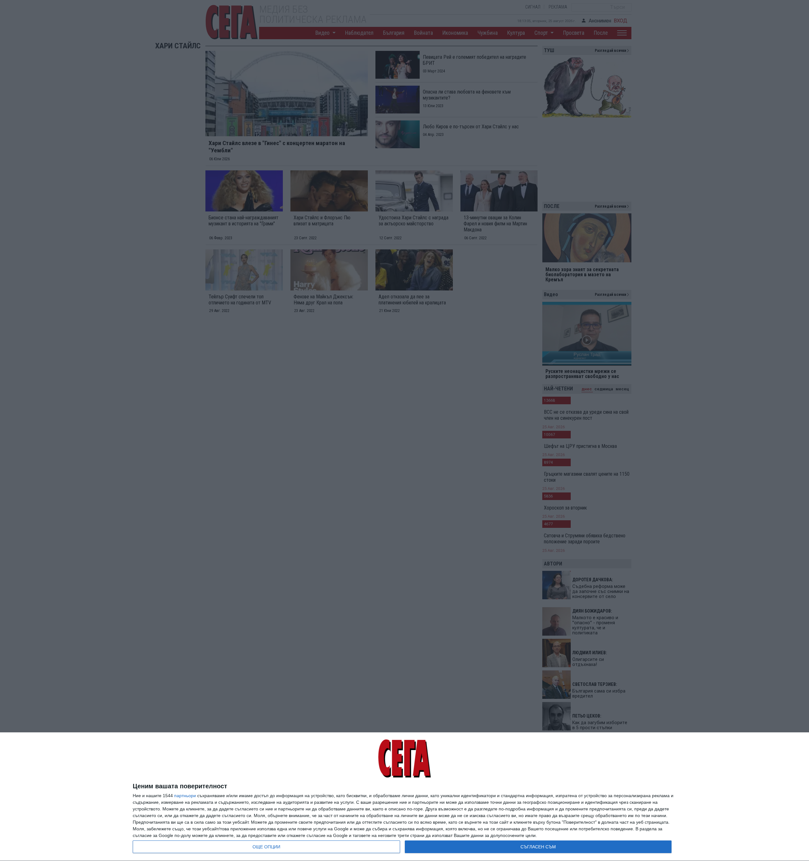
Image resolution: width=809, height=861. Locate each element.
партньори (185, 795)
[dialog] (404, 797)
